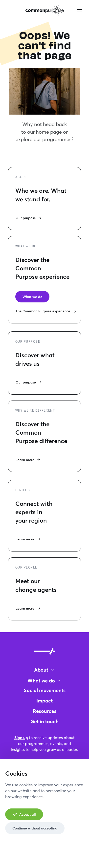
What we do (32, 296)
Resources (44, 711)
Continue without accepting (34, 828)
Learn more (25, 459)
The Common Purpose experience (43, 311)
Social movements (45, 690)
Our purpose (26, 217)
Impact (44, 700)
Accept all (27, 814)
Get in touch (44, 721)
